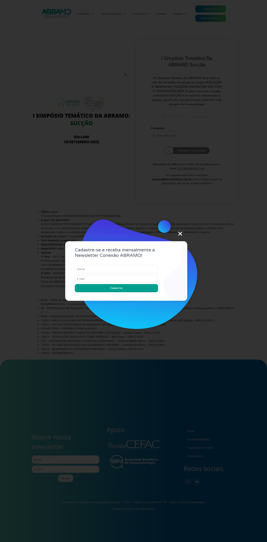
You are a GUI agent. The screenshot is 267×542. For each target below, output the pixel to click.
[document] (133, 271)
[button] (180, 234)
